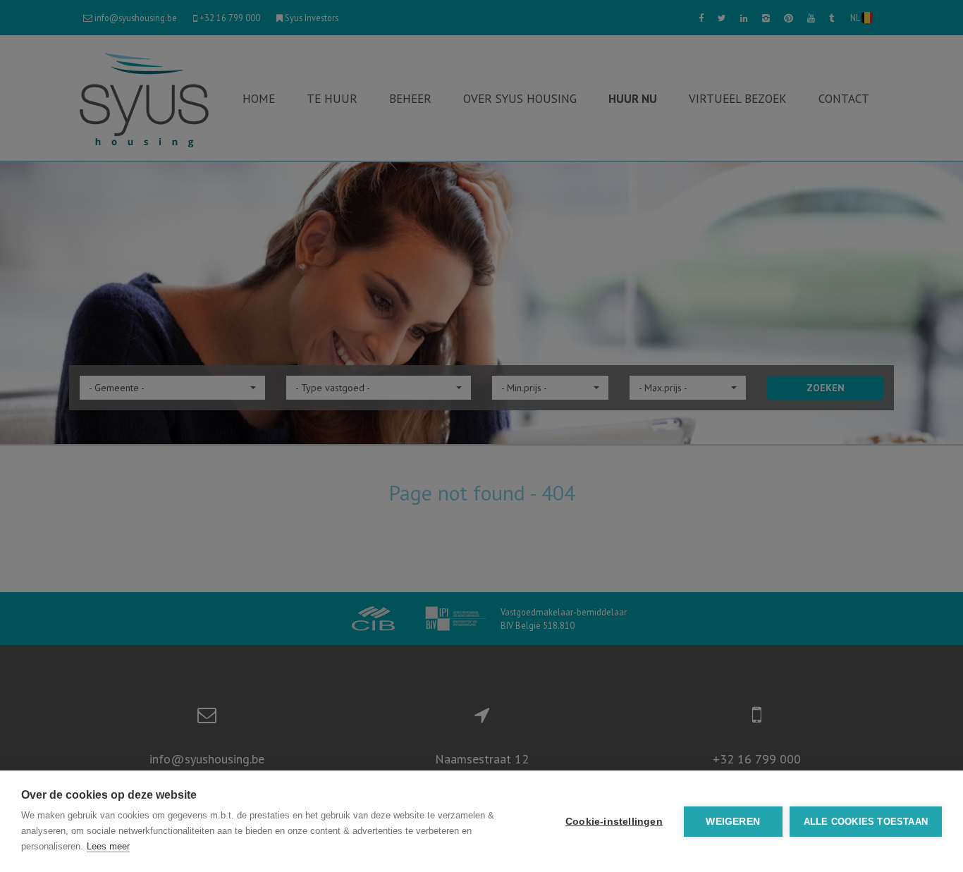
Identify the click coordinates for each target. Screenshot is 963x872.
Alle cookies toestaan (866, 821)
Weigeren (733, 821)
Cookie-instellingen (614, 821)
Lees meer (108, 846)
